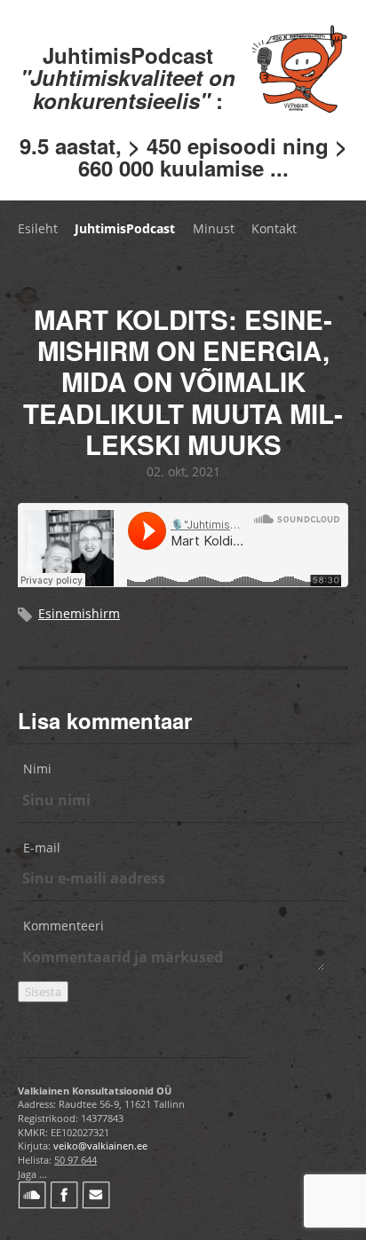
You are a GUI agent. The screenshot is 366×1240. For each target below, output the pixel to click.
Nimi (37, 768)
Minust (214, 228)
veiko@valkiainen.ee (100, 1145)
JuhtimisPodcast (125, 228)
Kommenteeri (63, 925)
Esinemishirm (79, 613)
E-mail (41, 847)
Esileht (38, 228)
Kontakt (274, 228)
